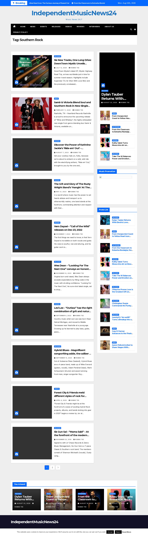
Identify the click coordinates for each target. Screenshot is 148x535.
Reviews (81, 27)
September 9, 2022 (64, 315)
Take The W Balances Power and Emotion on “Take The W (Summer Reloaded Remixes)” (122, 279)
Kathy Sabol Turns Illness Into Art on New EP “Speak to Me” (120, 146)
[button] (131, 29)
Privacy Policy (20, 32)
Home (22, 27)
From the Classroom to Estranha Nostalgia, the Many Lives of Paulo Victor (121, 132)
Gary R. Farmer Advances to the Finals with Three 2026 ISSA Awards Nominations (121, 334)
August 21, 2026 (55, 503)
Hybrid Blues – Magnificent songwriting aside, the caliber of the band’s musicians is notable (73, 354)
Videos (68, 27)
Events (43, 27)
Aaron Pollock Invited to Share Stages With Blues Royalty (122, 347)
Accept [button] (110, 532)
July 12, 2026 (61, 68)
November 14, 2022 (64, 273)
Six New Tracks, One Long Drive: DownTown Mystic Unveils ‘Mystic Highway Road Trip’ (72, 63)
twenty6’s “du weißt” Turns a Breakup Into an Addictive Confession (122, 319)
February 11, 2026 (63, 110)
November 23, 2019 (64, 439)
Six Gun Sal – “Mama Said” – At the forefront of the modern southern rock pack (71, 435)
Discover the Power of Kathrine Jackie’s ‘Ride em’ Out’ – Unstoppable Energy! (72, 148)
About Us (109, 27)
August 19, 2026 (87, 503)
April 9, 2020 (61, 400)
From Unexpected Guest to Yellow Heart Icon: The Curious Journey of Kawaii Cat (121, 119)
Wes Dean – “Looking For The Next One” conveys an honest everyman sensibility (71, 269)
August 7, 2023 (62, 152)
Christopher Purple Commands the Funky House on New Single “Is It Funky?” (122, 306)
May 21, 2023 (61, 191)
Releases (56, 27)
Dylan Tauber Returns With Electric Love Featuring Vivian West (121, 222)
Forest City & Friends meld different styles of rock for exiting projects (69, 396)
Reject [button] (118, 532)
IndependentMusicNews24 (74, 13)
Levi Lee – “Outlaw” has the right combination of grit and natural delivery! (73, 311)
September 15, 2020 (64, 358)
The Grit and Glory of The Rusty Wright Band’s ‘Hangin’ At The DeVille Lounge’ (72, 187)
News (32, 27)
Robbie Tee (75, 68)
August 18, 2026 (118, 503)
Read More (126, 532)
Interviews (94, 27)
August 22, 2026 (110, 102)
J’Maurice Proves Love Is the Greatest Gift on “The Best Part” (122, 291)
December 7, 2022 (63, 234)
